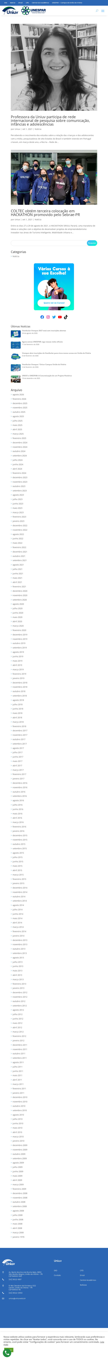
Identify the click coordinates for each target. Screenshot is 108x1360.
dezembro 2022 (20, 525)
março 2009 (18, 1184)
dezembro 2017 (20, 730)
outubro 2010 (19, 1106)
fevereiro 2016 (19, 826)
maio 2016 (17, 813)
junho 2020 (18, 612)
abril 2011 (17, 1079)
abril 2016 (17, 817)
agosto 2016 (18, 800)
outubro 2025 (19, 412)
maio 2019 (17, 660)
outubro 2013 (19, 948)
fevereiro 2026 (19, 399)
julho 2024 (17, 460)
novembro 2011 (20, 1049)
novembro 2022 (20, 529)
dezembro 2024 (20, 442)
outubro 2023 (19, 486)
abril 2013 (17, 975)
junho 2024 (18, 464)
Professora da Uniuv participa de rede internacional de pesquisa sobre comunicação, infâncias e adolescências (50, 120)
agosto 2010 (18, 1114)
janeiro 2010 (18, 1140)
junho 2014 (18, 914)
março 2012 (18, 1031)
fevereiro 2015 (19, 879)
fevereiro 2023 (19, 516)
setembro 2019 (20, 647)
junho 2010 (18, 1123)
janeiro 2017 (18, 778)
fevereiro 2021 (19, 586)
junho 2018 (18, 708)
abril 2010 (17, 1132)
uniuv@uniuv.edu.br (17, 1298)
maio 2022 (17, 543)
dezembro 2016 (20, 783)
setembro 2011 (20, 1058)
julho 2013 (17, 962)
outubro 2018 (19, 691)
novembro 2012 (20, 996)
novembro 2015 (20, 839)
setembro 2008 (20, 1206)
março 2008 (18, 1232)
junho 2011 (18, 1071)
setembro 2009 (20, 1158)
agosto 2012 (18, 1010)
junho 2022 (18, 538)
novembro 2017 (20, 735)
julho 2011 (17, 1066)
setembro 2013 (20, 953)
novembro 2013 (20, 944)
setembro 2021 (20, 560)
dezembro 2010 (20, 1097)
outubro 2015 (19, 844)
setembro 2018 (20, 695)
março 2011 (18, 1084)
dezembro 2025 (20, 403)
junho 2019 (18, 656)
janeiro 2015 (18, 883)
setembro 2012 (20, 1005)
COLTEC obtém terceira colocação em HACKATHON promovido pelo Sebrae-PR (45, 212)
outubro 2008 (19, 1202)
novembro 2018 (20, 687)
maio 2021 (17, 578)
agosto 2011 (18, 1062)
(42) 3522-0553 (15, 1293)
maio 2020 (17, 617)
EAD (5, 3)
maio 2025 (17, 425)
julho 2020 (17, 608)
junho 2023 (18, 503)
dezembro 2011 (20, 1045)
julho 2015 (17, 857)
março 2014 (18, 927)
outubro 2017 (19, 739)
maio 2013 (17, 970)
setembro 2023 (20, 490)
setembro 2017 (20, 743)
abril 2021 (17, 582)
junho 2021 (18, 573)
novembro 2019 (20, 639)
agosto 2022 (18, 534)
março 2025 (18, 433)
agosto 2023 (18, 494)
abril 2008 (17, 1228)
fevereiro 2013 (19, 983)
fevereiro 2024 (19, 473)
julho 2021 (17, 569)
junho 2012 (18, 1018)
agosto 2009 (18, 1162)
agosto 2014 (18, 905)
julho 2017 (17, 752)
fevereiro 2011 (19, 1088)
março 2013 (18, 979)
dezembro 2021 (20, 551)
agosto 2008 (18, 1210)
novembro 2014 (20, 892)
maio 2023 (17, 508)
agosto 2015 (18, 852)
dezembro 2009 (20, 1145)
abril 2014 (17, 922)
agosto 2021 (18, 564)
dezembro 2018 (20, 682)
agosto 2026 (18, 394)
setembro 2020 (20, 599)
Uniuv (17, 129)
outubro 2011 (19, 1053)
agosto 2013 (18, 957)
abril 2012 (17, 1027)
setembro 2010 (20, 1110)
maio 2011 (17, 1075)
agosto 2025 (18, 416)
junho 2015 (18, 861)
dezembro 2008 (20, 1193)
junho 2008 (18, 1219)
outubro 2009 (19, 1154)
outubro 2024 (19, 451)
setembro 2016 (20, 796)
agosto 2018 (18, 700)
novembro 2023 (20, 481)
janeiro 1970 (18, 1237)
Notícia (38, 129)
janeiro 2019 (18, 678)
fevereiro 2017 (19, 774)
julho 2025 (17, 420)
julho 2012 (17, 1014)
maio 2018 (17, 713)
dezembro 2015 (20, 835)
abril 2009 (17, 1180)
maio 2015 (17, 866)
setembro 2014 (20, 900)
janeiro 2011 (18, 1093)
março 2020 (18, 625)
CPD (27, 3)
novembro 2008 (20, 1197)
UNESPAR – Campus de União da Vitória (67, 3)
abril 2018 (17, 717)
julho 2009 (17, 1167)
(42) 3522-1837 (15, 1279)
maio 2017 (17, 761)
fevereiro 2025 (19, 438)
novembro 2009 (20, 1149)
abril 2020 (17, 621)
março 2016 (18, 822)
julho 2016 (17, 804)
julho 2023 (17, 499)
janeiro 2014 (18, 935)
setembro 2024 (20, 455)
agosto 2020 (18, 604)
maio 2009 (17, 1175)
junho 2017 (18, 756)
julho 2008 (17, 1215)
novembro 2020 (20, 595)
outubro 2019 (19, 643)
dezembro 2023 (20, 477)
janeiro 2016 (18, 831)
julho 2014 (17, 909)
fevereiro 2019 (19, 673)
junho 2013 (18, 966)
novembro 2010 (20, 1101)
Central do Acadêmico (40, 3)
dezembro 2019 (20, 634)
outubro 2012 (19, 1001)
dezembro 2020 (20, 591)
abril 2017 (17, 765)
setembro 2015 (20, 848)
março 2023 (18, 512)
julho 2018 (17, 704)
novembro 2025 (20, 407)
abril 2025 (17, 429)
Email (20, 3)
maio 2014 (17, 918)
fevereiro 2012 (19, 1036)
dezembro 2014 (20, 887)
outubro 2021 (19, 556)
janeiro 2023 (18, 521)
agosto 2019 (18, 652)
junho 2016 (18, 809)
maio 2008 (17, 1223)
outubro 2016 (19, 791)
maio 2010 (17, 1127)
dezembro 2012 (20, 992)
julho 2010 (17, 1119)
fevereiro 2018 (19, 726)
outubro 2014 (19, 896)
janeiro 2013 (18, 988)
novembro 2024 (20, 447)
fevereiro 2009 (19, 1189)
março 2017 (18, 770)
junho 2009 (18, 1171)
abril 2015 (17, 870)
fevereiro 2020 (19, 630)
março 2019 (18, 669)
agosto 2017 (18, 748)
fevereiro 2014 (19, 931)
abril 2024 (17, 468)
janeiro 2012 (18, 1040)
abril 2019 (17, 665)
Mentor (12, 3)
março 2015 (18, 874)
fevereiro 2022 (19, 547)
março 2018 (18, 722)
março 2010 (18, 1136)
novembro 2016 (20, 787)
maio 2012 (17, 1023)
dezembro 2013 (20, 940)
